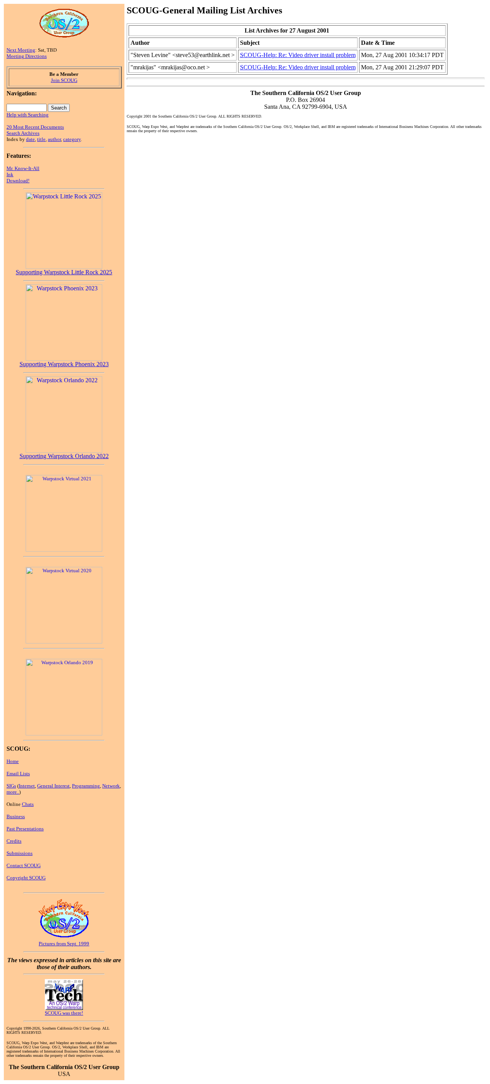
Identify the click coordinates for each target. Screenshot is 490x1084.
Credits (14, 841)
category (72, 139)
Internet (27, 786)
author (54, 139)
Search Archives (23, 133)
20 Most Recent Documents (35, 127)
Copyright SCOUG (26, 878)
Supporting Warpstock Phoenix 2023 (64, 364)
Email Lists (18, 773)
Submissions (20, 853)
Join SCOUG (64, 80)
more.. (13, 792)
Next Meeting (21, 50)
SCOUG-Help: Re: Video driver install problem (298, 55)
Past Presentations (25, 829)
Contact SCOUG (24, 865)
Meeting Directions (27, 56)
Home (13, 761)
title (41, 139)
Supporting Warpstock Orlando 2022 (64, 456)
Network (111, 786)
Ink (10, 174)
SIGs (11, 786)
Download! (18, 180)
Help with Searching (28, 115)
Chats (28, 804)
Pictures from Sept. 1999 (64, 943)
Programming (86, 786)
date (30, 139)
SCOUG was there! (64, 1013)
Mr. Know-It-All (23, 168)
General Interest (53, 786)
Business (16, 816)
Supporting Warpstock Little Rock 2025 (64, 272)
